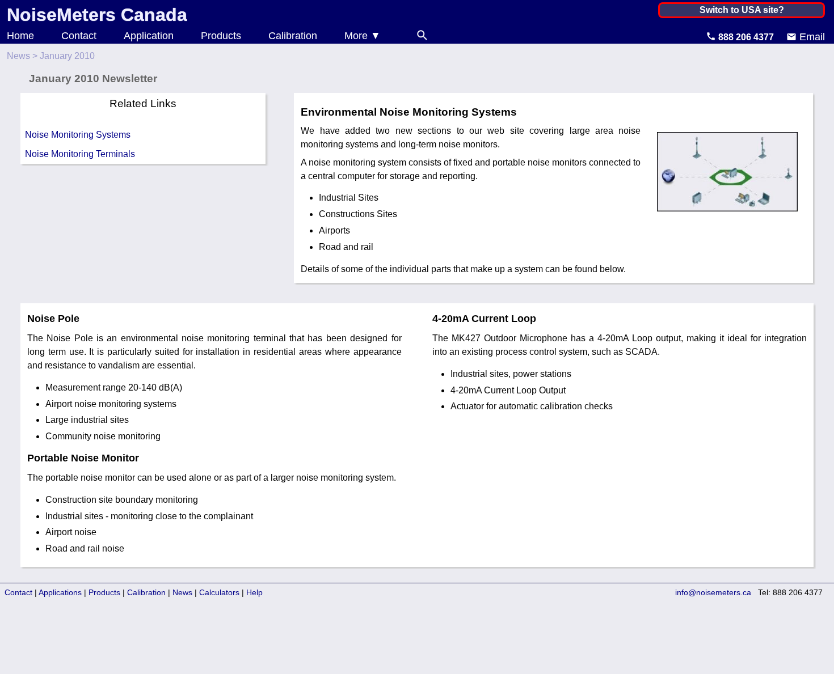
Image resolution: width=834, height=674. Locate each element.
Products (221, 35)
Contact (78, 35)
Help (254, 592)
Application (149, 35)
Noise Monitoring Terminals (80, 154)
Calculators (219, 592)
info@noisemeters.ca (713, 592)
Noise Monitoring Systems (77, 134)
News (18, 56)
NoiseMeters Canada (97, 15)
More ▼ (362, 35)
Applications (60, 592)
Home (20, 35)
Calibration (292, 35)
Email (811, 37)
